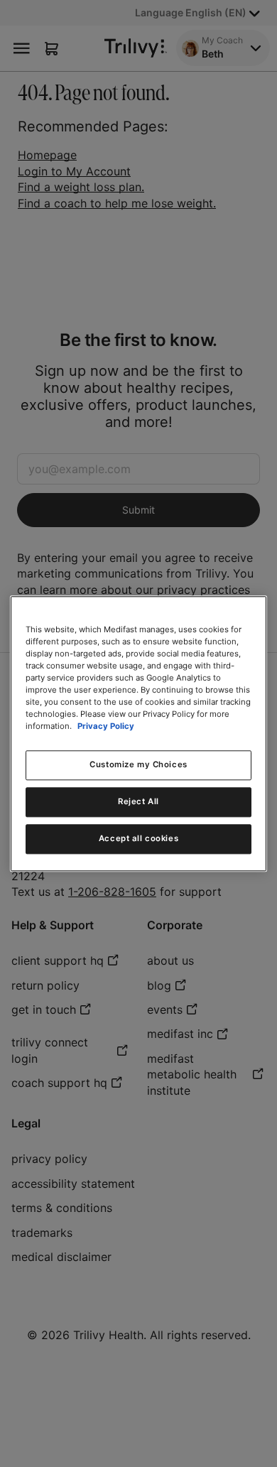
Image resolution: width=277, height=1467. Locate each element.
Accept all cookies (138, 838)
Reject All (138, 801)
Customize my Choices (138, 764)
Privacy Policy (105, 726)
